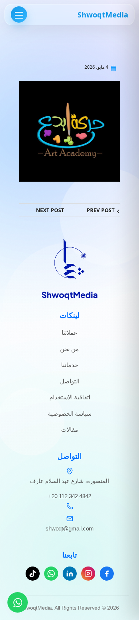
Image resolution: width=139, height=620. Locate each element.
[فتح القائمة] (19, 14)
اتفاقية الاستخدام (69, 397)
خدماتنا (69, 365)
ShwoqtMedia (102, 15)
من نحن (69, 349)
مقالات (69, 429)
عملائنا (69, 333)
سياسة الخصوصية (70, 413)
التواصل (69, 381)
